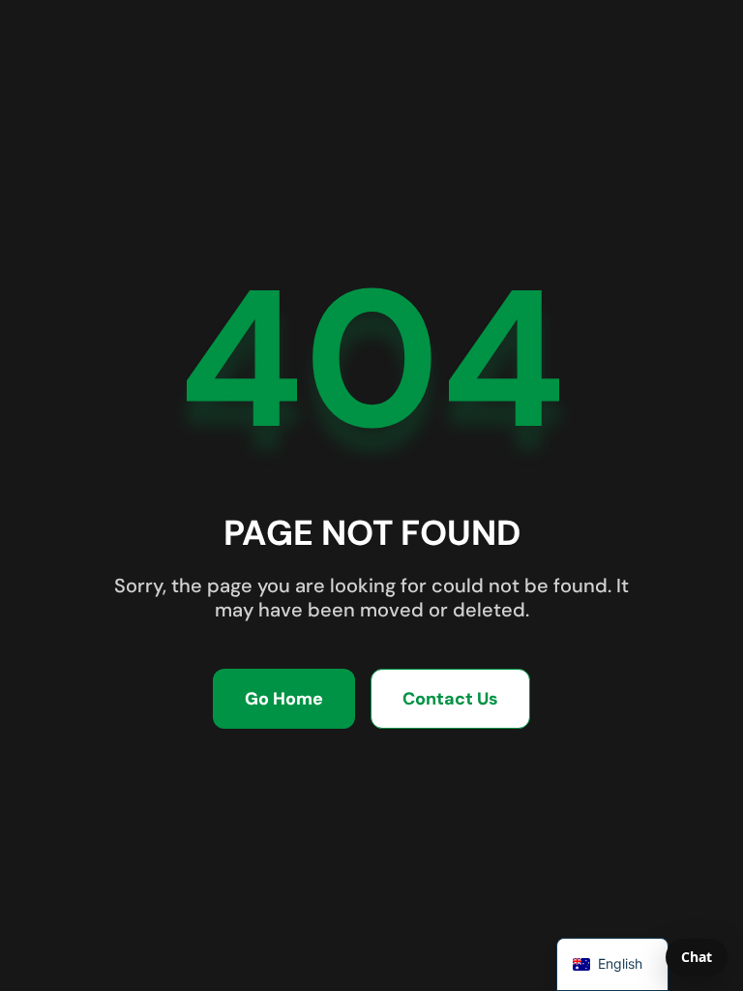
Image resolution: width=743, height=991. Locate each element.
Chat (696, 956)
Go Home (284, 698)
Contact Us (450, 698)
